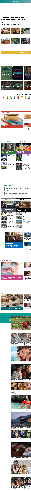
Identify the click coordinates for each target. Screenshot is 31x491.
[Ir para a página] (15, 1)
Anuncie (11, 320)
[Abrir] (0, 1)
